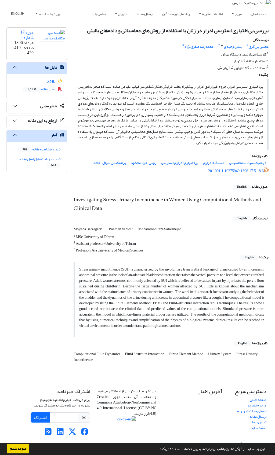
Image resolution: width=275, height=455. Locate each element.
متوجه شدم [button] (18, 448)
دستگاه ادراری (213, 162)
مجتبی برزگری (259, 46)
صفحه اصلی (259, 13)
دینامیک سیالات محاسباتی (247, 162)
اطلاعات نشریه (212, 13)
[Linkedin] (60, 433)
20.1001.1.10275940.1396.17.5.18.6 (236, 171)
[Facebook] (84, 433)
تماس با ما (99, 13)
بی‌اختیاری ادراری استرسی (179, 162)
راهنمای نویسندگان (176, 13)
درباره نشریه (257, 405)
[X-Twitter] (72, 433)
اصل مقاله (41, 89)
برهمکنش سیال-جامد (109, 162)
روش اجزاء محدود (143, 162)
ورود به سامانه (49, 13)
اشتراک (40, 417)
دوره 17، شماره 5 (26, 34)
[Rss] (48, 433)
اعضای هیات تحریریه (251, 411)
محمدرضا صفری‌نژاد (199, 46)
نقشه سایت (258, 427)
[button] (157, 449)
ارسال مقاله (144, 13)
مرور (238, 13)
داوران (122, 13)
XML (51, 81)
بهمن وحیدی (233, 46)
